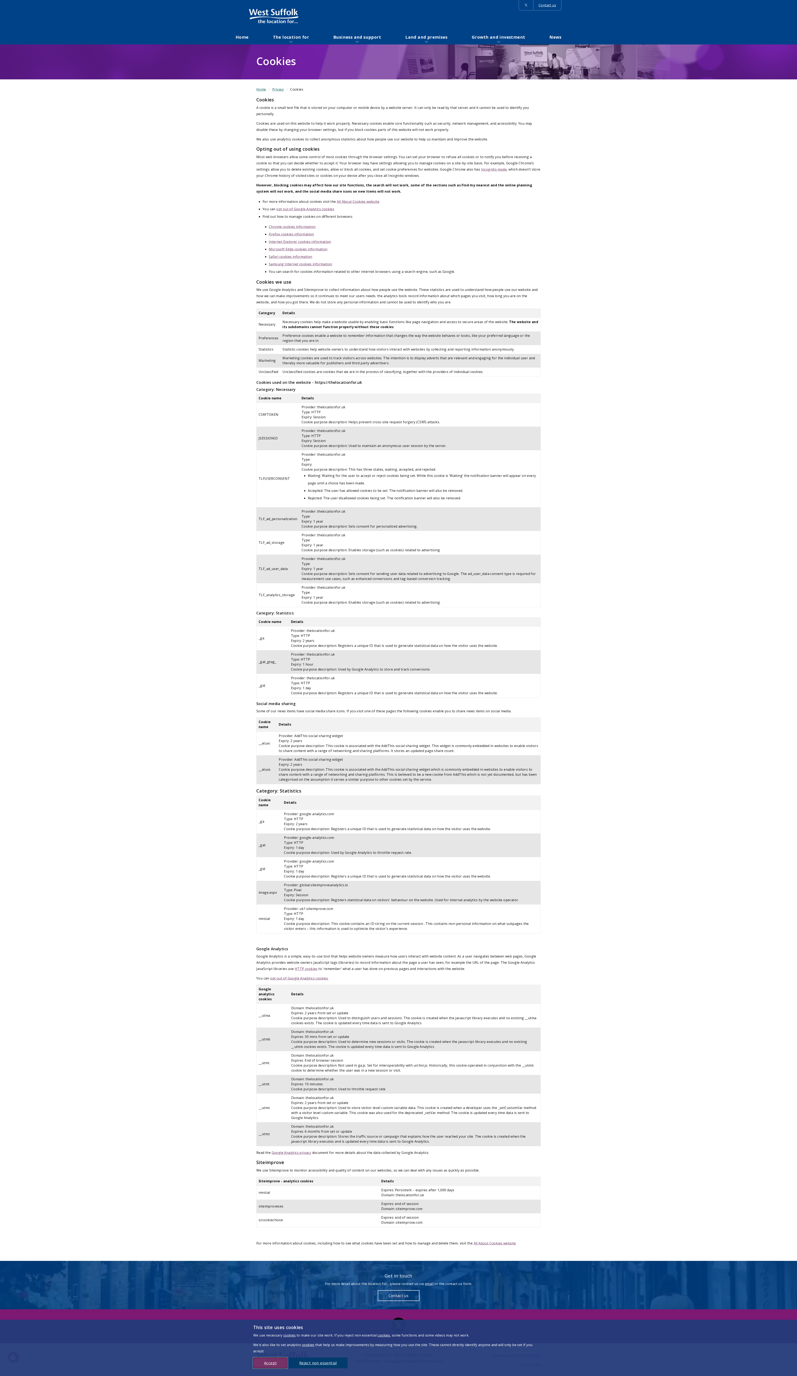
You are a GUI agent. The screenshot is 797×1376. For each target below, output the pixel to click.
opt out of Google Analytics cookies (305, 209)
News (555, 37)
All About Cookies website (358, 201)
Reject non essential (318, 1362)
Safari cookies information (290, 256)
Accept (270, 1362)
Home (242, 37)
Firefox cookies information (291, 234)
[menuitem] (242, 37)
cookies (289, 1335)
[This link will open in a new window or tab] (526, 5)
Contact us (547, 5)
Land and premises (426, 37)
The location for (291, 37)
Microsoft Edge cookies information (298, 249)
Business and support (357, 37)
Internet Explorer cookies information (300, 241)
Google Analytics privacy (291, 1152)
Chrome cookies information (292, 226)
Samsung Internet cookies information (300, 264)
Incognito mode (494, 169)
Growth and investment (498, 37)
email (429, 1283)
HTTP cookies (306, 968)
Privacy (278, 89)
